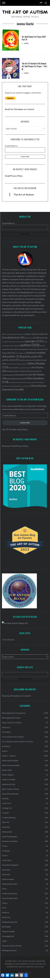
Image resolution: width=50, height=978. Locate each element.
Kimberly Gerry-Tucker (17, 371)
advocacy (29, 338)
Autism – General (9, 756)
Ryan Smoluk (13, 382)
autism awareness (40, 349)
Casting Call (7, 808)
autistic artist (32, 356)
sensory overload (32, 382)
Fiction (5, 846)
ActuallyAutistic (13, 337)
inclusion (13, 368)
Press (4, 908)
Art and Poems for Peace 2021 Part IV (34, 38)
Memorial (6, 874)
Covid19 (5, 813)
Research (5, 912)
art (36, 338)
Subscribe (25, 423)
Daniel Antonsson (12, 364)
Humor (5, 855)
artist (43, 338)
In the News (6, 860)
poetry (23, 378)
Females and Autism (10, 841)
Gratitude (6, 851)
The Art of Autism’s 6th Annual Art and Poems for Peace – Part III (34, 66)
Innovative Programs (10, 865)
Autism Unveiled (8, 779)
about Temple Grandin (36, 334)
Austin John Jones (12, 346)
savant (22, 382)
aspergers (34, 341)
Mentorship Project (10, 884)
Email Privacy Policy (14, 176)
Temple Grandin (8, 931)
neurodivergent (8, 375)
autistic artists (10, 360)
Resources (6, 917)
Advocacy (6, 727)
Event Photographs (9, 836)
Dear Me (23, 364)
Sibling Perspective (9, 922)
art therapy (20, 341)
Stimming (15, 386)
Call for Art (6, 803)
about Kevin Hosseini (18, 334)
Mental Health (8, 879)
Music (4, 889)
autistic (14, 356)
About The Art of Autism (12, 722)
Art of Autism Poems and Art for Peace (17, 741)
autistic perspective (27, 360)
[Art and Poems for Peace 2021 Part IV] (10, 40)
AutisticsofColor (8, 784)
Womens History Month (11, 946)
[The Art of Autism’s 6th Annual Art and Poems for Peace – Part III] (10, 68)
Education (6, 827)
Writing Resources (9, 950)
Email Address (11, 145)
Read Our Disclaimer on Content (19, 109)
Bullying (5, 798)
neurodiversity (23, 375)
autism (29, 345)
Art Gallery (6, 732)
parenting (12, 378)
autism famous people (10, 765)
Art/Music (6, 746)
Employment (7, 832)
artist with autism (8, 341)
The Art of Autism (23, 194)
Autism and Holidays (10, 760)
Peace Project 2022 (10, 898)
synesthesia (25, 386)
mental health (35, 371)
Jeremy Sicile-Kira (24, 367)
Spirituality (6, 926)
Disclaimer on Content (21, 695)
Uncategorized (8, 936)
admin (26, 43)
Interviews (6, 870)
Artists (4, 751)
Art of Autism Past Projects (13, 737)
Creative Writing (8, 817)
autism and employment (23, 349)
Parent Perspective (9, 893)
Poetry (4, 903)
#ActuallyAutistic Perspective (14, 713)
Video (4, 941)
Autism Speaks (21, 353)
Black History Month (10, 789)
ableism (6, 334)
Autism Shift (8, 353)
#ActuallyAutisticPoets (11, 718)
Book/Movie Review (10, 794)
